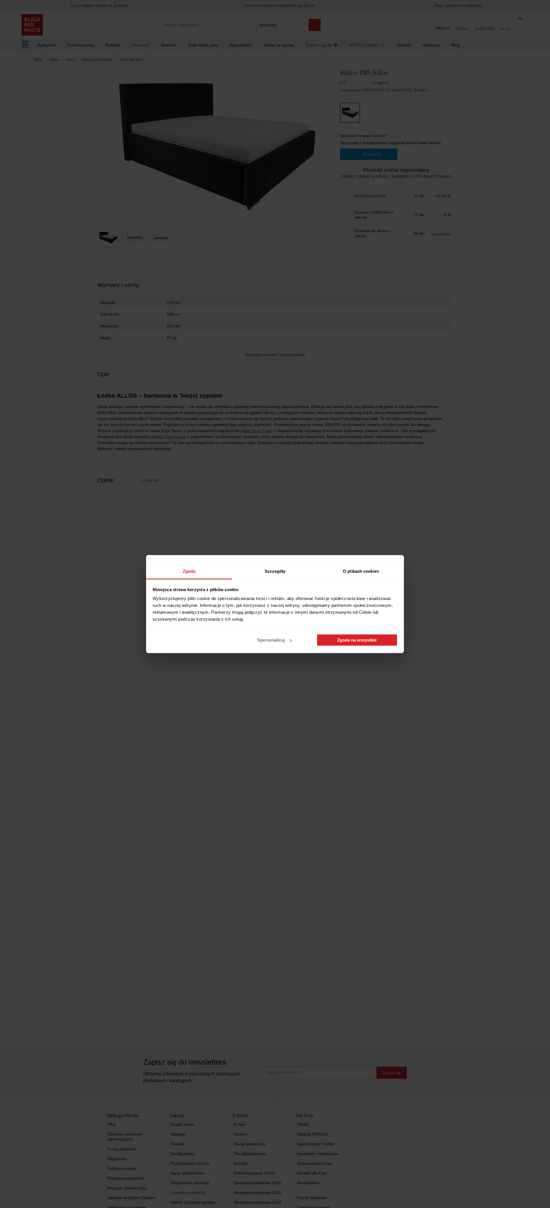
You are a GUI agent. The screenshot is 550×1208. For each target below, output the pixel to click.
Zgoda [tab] (189, 571)
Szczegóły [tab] (275, 571)
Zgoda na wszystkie (357, 640)
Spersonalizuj (271, 640)
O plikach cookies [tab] (361, 571)
